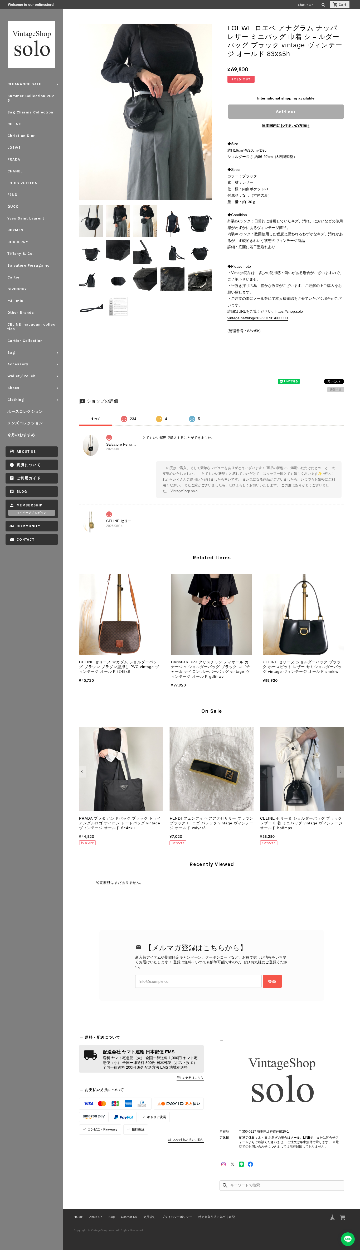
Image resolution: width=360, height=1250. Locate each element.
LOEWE (14, 147)
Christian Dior (21, 135)
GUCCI (13, 206)
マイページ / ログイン (32, 512)
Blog (22, 492)
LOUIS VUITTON (22, 183)
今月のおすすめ (21, 435)
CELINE (14, 124)
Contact (25, 539)
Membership (30, 505)
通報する (336, 389)
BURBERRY (17, 242)
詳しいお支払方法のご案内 (185, 1139)
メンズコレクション (25, 423)
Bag (11, 352)
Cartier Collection (25, 340)
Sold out (286, 111)
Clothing (15, 399)
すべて (95, 419)
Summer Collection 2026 (30, 98)
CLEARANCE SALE (24, 84)
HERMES (15, 230)
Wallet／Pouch (21, 376)
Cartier (14, 277)
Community (28, 526)
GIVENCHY (17, 289)
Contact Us (129, 1216)
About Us (306, 5)
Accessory (17, 364)
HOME (78, 1216)
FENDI (13, 194)
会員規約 (149, 1216)
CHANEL (15, 171)
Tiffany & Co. (20, 253)
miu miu (15, 301)
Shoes (13, 388)
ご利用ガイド (29, 478)
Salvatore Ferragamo (28, 265)
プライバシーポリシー (177, 1216)
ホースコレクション (25, 411)
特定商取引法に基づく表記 (216, 1216)
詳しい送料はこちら (190, 1077)
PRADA (13, 159)
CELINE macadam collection (31, 326)
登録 (272, 981)
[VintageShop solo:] (282, 1081)
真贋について (29, 465)
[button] (82, 772)
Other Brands (20, 312)
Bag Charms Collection (30, 112)
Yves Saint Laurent (25, 218)
